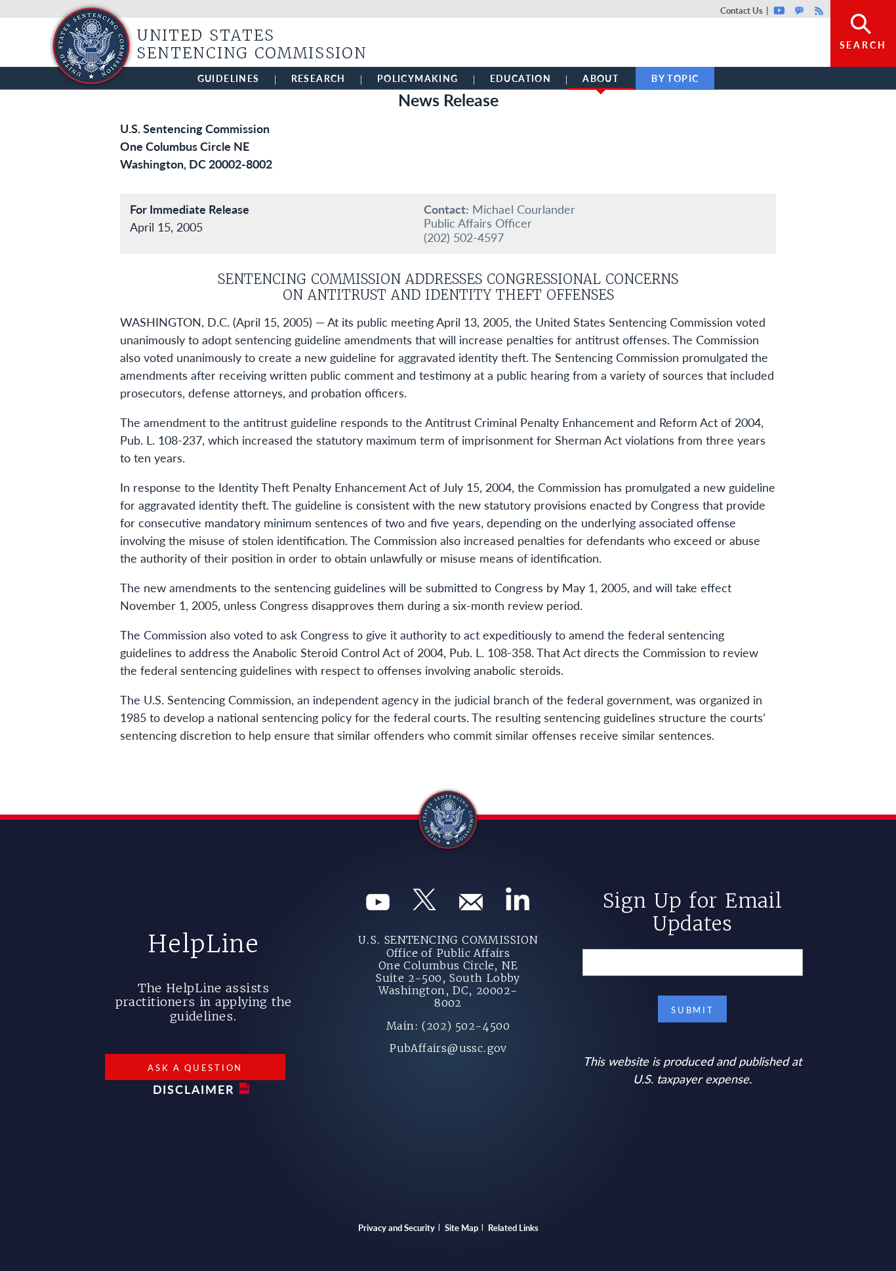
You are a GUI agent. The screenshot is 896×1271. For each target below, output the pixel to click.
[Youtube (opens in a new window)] (378, 905)
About (600, 78)
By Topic (675, 78)
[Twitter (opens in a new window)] (424, 905)
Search (863, 44)
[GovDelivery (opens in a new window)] (471, 905)
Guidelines (228, 78)
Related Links (513, 1227)
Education (521, 78)
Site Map (461, 1227)
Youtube (779, 10)
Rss (817, 10)
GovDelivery (799, 10)
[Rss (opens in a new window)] (517, 905)
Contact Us (741, 10)
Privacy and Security (396, 1227)
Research (318, 78)
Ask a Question (195, 1067)
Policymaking (417, 78)
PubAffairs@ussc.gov (448, 1048)
